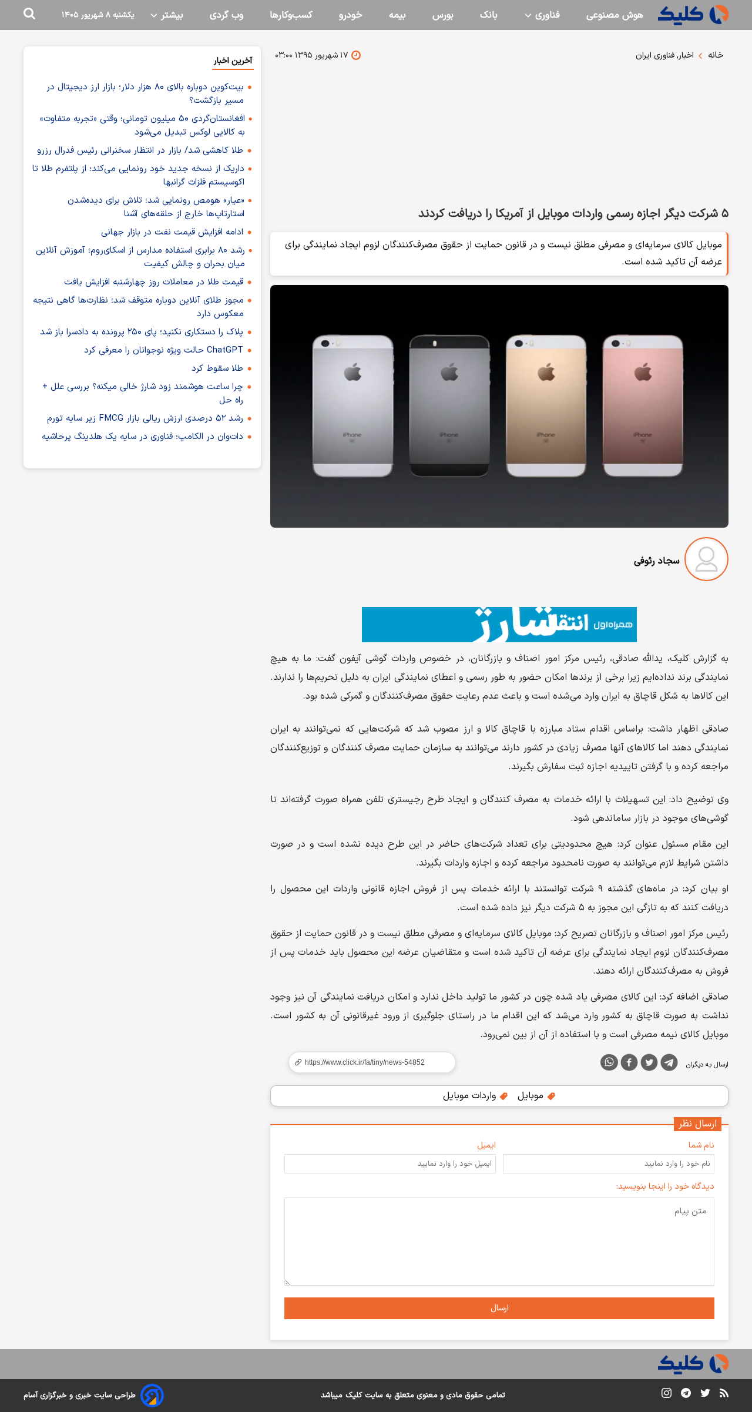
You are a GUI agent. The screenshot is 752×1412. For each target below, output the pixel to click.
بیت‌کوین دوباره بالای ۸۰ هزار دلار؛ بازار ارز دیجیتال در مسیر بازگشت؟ (145, 94)
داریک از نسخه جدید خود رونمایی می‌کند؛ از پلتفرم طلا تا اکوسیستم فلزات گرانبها (138, 175)
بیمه (397, 15)
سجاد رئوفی (657, 561)
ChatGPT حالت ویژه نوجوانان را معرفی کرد (163, 350)
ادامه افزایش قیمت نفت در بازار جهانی (172, 232)
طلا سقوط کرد (217, 368)
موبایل (532, 1096)
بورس (443, 15)
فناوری (546, 15)
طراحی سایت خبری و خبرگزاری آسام (80, 1395)
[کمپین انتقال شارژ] (499, 624)
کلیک (353, 1395)
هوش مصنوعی (614, 15)
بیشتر (170, 15)
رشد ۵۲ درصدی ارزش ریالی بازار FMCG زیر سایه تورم (145, 418)
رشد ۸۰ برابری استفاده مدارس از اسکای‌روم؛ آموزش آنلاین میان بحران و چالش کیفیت (140, 257)
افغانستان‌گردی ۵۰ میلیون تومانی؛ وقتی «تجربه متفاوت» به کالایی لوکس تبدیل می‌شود (142, 125)
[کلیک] (693, 15)
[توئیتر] (649, 1065)
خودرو (350, 15)
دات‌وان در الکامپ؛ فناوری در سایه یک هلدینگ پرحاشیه (142, 437)
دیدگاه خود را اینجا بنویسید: (665, 1186)
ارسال (500, 1308)
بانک (489, 15)
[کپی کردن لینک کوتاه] (367, 1062)
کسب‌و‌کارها (291, 15)
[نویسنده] (706, 561)
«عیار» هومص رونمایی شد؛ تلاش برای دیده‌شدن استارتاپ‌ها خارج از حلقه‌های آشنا (156, 207)
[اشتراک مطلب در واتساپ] (609, 1062)
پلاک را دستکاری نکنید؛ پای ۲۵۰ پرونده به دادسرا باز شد (141, 332)
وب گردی (226, 15)
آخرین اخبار (233, 61)
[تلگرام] (669, 1065)
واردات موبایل (471, 1096)
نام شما (701, 1145)
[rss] (724, 1395)
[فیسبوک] (629, 1065)
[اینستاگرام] (667, 1395)
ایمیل (486, 1145)
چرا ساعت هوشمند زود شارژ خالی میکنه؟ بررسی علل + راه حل (142, 393)
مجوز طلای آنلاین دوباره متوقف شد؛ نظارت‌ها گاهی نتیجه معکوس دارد (138, 307)
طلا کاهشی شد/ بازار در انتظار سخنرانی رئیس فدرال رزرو (140, 150)
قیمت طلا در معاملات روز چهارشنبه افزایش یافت (153, 282)
